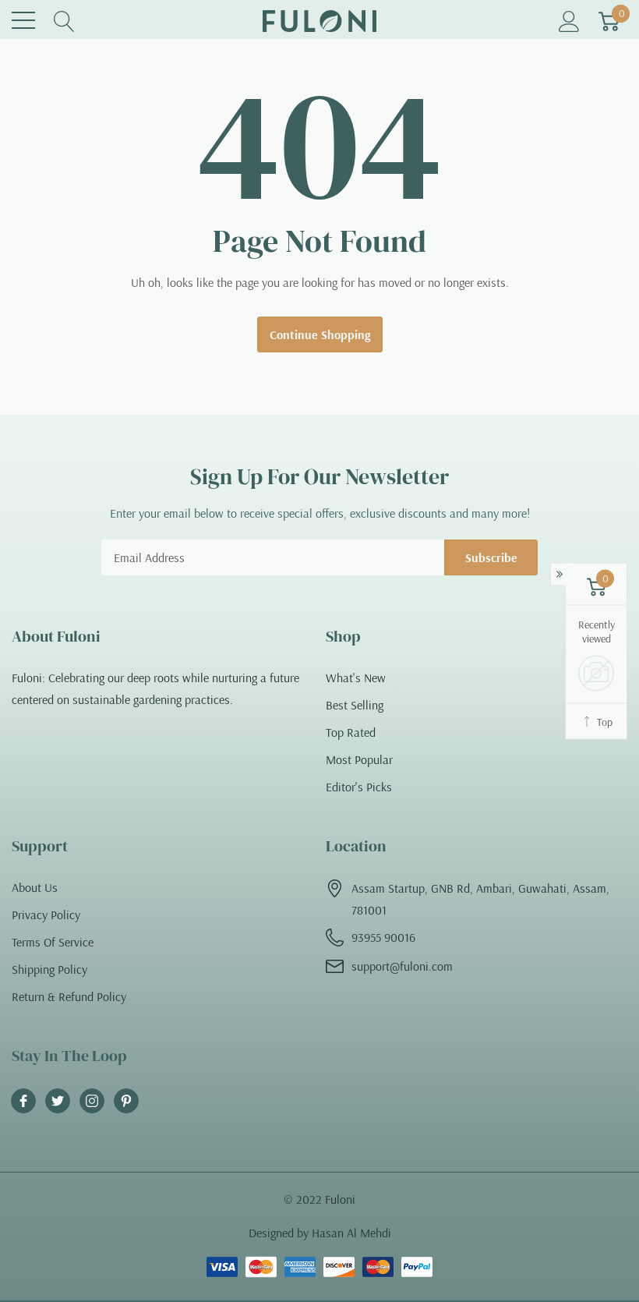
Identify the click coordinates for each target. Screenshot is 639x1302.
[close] (223, 1228)
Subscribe (491, 557)
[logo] (319, 20)
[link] (23, 1100)
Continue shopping (320, 334)
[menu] (23, 20)
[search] (64, 20)
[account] (569, 20)
